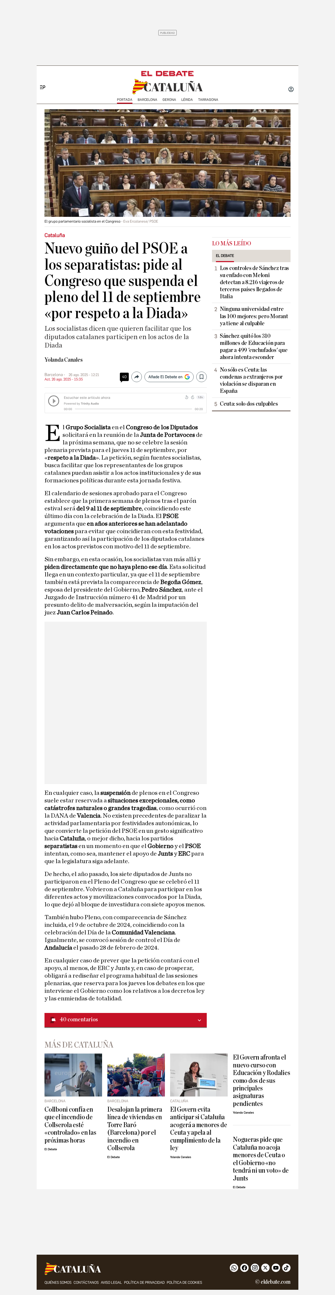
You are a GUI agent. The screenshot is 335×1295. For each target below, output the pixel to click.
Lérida (187, 100)
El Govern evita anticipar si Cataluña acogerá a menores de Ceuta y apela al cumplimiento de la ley (198, 1128)
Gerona (169, 100)
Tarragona (208, 100)
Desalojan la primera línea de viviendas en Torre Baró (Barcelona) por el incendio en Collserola (134, 1128)
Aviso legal (111, 1282)
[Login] (291, 89)
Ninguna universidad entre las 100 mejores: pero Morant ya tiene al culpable (254, 316)
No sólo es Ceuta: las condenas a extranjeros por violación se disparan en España (251, 380)
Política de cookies (184, 1282)
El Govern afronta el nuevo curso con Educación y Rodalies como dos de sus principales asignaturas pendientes (261, 1080)
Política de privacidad (144, 1282)
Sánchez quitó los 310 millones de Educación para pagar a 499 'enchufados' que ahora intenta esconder (253, 346)
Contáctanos (86, 1282)
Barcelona (147, 100)
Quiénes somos (57, 1282)
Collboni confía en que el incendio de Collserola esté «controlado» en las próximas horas (70, 1125)
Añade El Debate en (165, 376)
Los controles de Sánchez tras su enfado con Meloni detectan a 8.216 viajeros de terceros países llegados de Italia (254, 282)
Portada (124, 100)
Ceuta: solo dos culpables (249, 404)
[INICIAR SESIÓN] (291, 89)
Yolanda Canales (63, 360)
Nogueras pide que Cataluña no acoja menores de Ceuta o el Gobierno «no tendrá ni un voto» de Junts (261, 1159)
